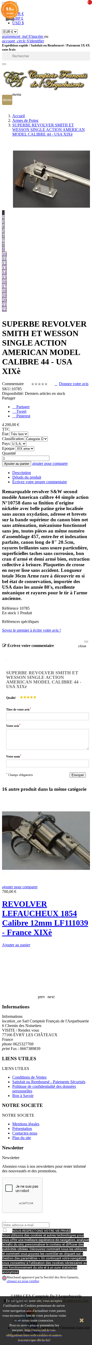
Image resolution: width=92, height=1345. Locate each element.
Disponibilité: (13, 393)
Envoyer (78, 775)
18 (4, 291)
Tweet (20, 411)
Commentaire (13, 384)
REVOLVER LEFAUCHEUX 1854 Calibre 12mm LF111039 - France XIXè (45, 918)
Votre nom (13, 756)
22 (4, 309)
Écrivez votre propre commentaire (39, 482)
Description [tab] (21, 472)
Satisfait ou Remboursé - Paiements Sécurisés (48, 1082)
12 (4, 263)
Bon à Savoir (22, 1095)
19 (4, 295)
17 (4, 286)
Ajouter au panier (16, 464)
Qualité (11, 698)
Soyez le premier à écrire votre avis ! (31, 630)
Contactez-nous (24, 1133)
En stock (9, 613)
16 (4, 281)
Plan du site (21, 1138)
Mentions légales (25, 1124)
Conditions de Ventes (29, 1077)
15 (4, 277)
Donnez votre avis (73, 384)
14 (4, 272)
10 (4, 254)
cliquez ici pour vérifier (23, 1281)
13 (4, 268)
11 (4, 258)
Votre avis (13, 725)
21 (4, 304)
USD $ (18, 23)
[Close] (86, 641)
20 (4, 300)
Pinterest (22, 416)
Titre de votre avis (18, 709)
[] (4, 64)
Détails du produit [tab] (26, 477)
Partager (22, 407)
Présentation (22, 1128)
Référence (10, 608)
